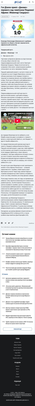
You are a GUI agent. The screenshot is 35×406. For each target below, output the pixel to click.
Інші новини (17, 355)
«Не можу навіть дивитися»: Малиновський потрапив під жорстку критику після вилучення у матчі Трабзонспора (19, 287)
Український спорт (17, 358)
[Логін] (29, 2)
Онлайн (17, 376)
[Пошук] (33, 2)
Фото (17, 371)
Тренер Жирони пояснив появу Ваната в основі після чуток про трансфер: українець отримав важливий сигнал (19, 240)
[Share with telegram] (5, 223)
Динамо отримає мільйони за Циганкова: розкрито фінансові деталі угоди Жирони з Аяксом (18, 295)
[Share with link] (12, 223)
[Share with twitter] (9, 223)
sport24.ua (31, 223)
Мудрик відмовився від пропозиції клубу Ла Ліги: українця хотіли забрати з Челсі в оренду (19, 316)
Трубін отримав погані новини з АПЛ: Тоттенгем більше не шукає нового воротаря (19, 322)
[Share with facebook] (2, 223)
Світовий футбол (17, 350)
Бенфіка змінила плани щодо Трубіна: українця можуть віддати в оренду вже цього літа (19, 262)
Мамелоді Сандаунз (23, 227)
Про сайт (17, 385)
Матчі (17, 369)
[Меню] (3, 2)
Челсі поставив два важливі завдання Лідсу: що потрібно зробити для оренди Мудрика (18, 268)
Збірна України (17, 345)
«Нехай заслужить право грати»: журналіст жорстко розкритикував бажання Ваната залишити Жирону (18, 255)
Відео (17, 374)
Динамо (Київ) (14, 227)
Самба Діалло (7, 227)
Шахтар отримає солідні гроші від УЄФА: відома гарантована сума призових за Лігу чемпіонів (18, 309)
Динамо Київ (17, 342)
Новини (17, 366)
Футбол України (17, 347)
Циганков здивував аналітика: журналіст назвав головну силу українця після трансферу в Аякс (19, 280)
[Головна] (17, 2)
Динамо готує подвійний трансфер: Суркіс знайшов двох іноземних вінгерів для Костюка (19, 302)
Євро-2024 (17, 352)
